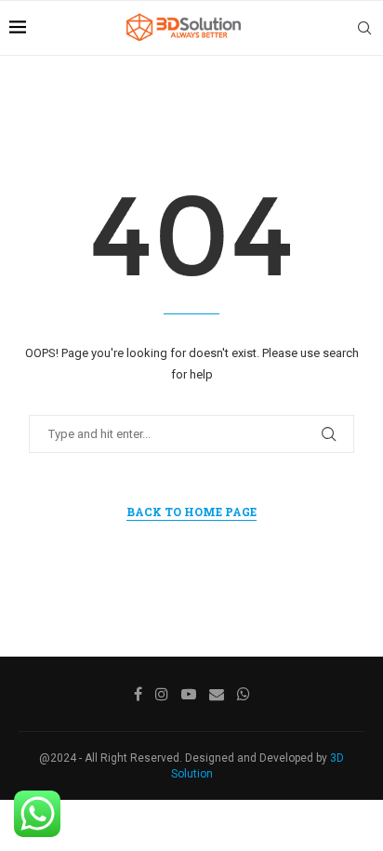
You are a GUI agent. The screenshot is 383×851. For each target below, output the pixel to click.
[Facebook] (138, 694)
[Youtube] (188, 694)
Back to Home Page (191, 511)
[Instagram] (161, 694)
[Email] (216, 694)
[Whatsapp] (243, 694)
